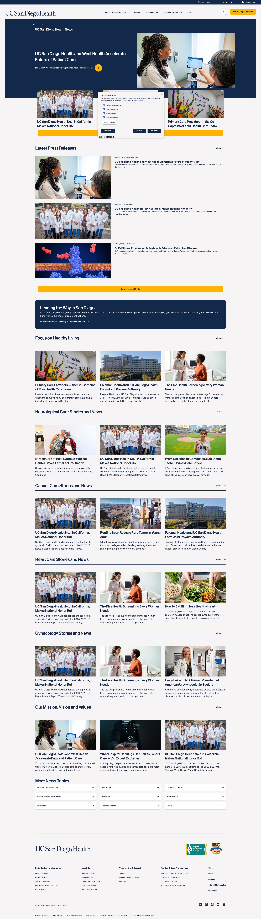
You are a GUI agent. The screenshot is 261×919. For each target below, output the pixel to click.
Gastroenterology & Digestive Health (49, 796)
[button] (224, 12)
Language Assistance (107, 915)
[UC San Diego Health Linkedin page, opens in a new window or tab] (200, 904)
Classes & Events (41, 877)
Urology (169, 806)
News (210, 874)
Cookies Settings (109, 122)
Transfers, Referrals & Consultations (174, 873)
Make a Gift (123, 881)
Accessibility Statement (74, 915)
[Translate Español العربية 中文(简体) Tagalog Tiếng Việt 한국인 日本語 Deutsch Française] (227, 2)
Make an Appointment (243, 12)
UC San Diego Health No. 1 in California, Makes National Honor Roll (154, 208)
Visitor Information (42, 881)
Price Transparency (88, 885)
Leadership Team (88, 877)
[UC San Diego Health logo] (63, 849)
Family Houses (40, 889)
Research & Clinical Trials (170, 877)
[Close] (162, 94)
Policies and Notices (42, 915)
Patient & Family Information (48, 868)
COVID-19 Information (217, 885)
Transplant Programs (109, 806)
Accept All (154, 130)
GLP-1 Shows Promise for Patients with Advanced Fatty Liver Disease (156, 248)
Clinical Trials (106, 787)
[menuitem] (117, 12)
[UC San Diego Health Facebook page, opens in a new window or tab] (212, 904)
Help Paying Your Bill (89, 889)
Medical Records (41, 873)
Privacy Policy (57, 915)
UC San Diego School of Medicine (143, 915)
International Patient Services (46, 885)
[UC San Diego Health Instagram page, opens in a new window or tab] (206, 904)
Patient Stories (42, 806)
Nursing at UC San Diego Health (173, 885)
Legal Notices (91, 915)
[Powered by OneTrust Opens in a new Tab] (106, 137)
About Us (85, 868)
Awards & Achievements (90, 881)
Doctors (137, 12)
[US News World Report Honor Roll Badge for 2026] (217, 849)
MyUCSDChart (206, 2)
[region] (131, 115)
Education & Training (169, 881)
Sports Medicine (172, 796)
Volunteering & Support (130, 868)
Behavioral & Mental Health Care (47, 787)
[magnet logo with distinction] (197, 849)
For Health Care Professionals (174, 868)
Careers (211, 879)
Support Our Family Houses (129, 877)
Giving (210, 868)
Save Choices (108, 130)
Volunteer (123, 873)
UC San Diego (123, 915)
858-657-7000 (250, 2)
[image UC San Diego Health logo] (39, 14)
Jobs (189, 12)
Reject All (140, 130)
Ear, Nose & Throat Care (175, 787)
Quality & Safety (87, 873)
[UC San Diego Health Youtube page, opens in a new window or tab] (218, 904)
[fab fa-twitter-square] (224, 904)
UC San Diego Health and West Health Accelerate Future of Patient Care (157, 161)
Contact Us (212, 891)
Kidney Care (106, 796)
